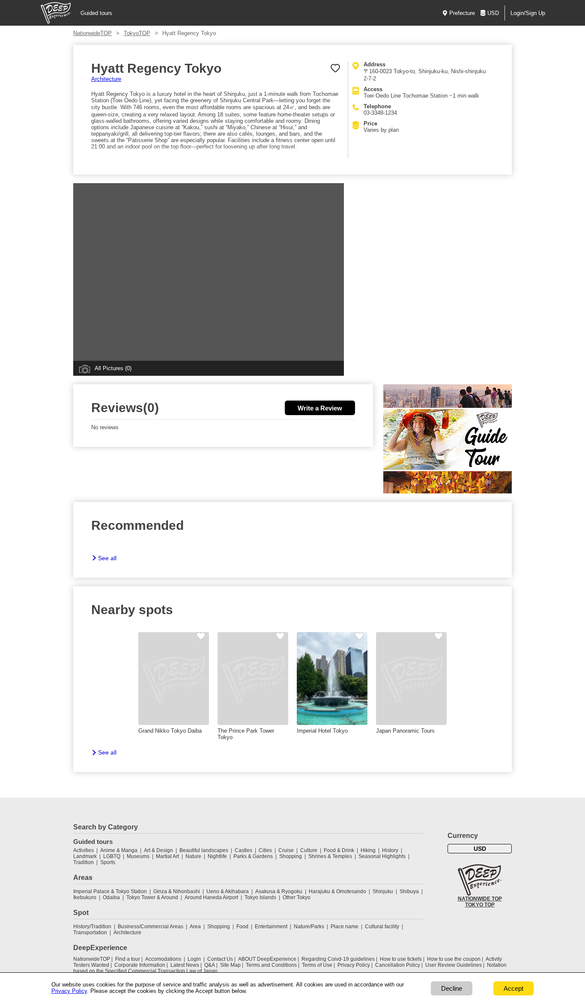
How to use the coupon (454, 959)
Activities (83, 850)
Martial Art (167, 856)
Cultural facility (382, 927)
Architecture (106, 79)
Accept (513, 988)
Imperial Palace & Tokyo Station (110, 891)
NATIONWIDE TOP (480, 899)
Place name (345, 927)
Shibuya (409, 891)
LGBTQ (111, 856)
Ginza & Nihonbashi (176, 891)
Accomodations (163, 959)
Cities (265, 850)
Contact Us (220, 959)
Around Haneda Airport (211, 897)
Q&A (209, 965)
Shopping (290, 856)
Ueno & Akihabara (227, 891)
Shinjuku (383, 891)
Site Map (230, 965)
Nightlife (217, 856)
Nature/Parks (309, 927)
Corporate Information (139, 965)
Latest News (184, 965)
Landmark (85, 856)
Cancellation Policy (397, 965)
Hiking (368, 850)
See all (107, 558)
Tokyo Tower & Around (152, 897)
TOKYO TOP (480, 905)
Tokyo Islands (260, 897)
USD (493, 13)
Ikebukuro (84, 897)
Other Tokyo (296, 897)
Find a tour (127, 959)
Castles (243, 850)
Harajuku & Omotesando (337, 891)
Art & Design (158, 850)
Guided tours (96, 13)
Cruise (286, 850)
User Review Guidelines (453, 965)
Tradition (83, 862)
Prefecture (462, 13)
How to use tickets (401, 959)
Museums (138, 856)
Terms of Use (317, 965)
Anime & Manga (118, 850)
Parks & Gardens (253, 856)
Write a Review (320, 408)
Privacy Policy (353, 965)
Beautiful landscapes (203, 850)
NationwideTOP (92, 33)
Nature (193, 856)
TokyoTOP (137, 33)
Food (242, 927)
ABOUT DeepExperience (267, 959)
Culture (308, 850)
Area (195, 927)
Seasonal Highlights (382, 856)
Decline (451, 988)
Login (194, 959)
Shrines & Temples (330, 856)
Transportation (90, 933)
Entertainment (271, 927)
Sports (107, 862)
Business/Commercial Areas (150, 927)
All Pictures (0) (113, 368)
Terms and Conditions (271, 965)
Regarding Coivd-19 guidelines (338, 959)
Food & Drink (339, 850)
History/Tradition (92, 927)
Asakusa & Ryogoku (278, 891)
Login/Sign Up (527, 13)
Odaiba (111, 897)
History (390, 850)
